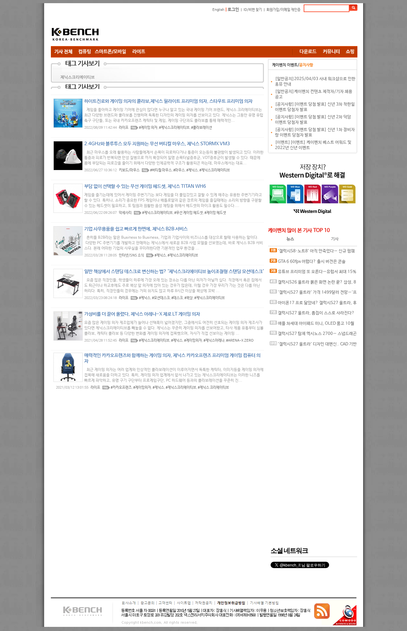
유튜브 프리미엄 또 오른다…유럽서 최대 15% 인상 (313, 273)
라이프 (123, 128)
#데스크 (177, 298)
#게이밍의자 (193, 341)
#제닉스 (192, 170)
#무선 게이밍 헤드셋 (188, 213)
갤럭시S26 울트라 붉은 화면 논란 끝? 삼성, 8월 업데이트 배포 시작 (313, 284)
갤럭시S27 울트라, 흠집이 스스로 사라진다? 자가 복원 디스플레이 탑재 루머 (312, 315)
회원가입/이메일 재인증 (283, 10)
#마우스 (179, 170)
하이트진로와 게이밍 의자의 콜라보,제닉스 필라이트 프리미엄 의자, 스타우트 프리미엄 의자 (168, 101)
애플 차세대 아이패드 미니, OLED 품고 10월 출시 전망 (312, 325)
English (218, 10)
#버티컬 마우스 (161, 170)
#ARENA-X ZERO (239, 341)
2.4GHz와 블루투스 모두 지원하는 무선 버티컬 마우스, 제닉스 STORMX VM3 (157, 143)
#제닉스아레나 (214, 341)
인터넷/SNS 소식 (131, 255)
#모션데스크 (161, 298)
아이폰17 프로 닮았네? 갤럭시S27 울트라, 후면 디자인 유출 (313, 305)
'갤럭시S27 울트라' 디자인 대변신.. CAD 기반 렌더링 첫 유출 (313, 346)
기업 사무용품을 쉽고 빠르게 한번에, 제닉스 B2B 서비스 (136, 229)
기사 (335, 239)
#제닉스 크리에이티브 (213, 388)
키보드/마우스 (129, 170)
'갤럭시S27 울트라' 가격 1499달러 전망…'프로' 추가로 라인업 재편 (313, 294)
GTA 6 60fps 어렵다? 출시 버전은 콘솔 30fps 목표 (308, 263)
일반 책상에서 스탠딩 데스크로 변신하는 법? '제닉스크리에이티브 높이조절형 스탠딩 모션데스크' (174, 271)
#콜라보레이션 (201, 128)
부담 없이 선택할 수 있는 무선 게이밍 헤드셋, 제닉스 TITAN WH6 (145, 186)
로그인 (233, 9)
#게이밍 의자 (148, 128)
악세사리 (125, 213)
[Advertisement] (241, 30)
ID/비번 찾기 (253, 10)
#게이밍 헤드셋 (215, 213)
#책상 (188, 298)
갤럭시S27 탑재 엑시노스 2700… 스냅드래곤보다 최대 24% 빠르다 (313, 335)
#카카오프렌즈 (121, 388)
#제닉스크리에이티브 (174, 128)
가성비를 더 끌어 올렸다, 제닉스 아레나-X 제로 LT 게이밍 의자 (142, 314)
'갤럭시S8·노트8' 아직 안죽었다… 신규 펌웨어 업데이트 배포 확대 (312, 253)
